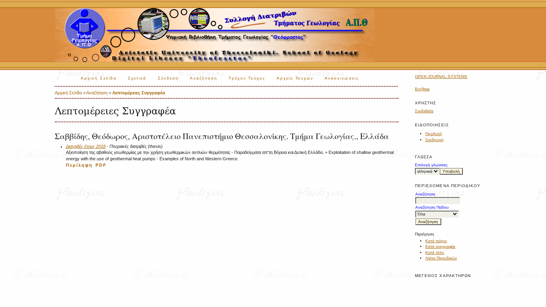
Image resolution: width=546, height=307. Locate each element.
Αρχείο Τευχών (295, 78)
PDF (101, 165)
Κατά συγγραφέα (440, 246)
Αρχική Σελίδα (99, 78)
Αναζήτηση (203, 78)
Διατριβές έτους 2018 (86, 146)
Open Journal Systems (441, 76)
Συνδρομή (434, 140)
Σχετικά (137, 78)
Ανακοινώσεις (342, 78)
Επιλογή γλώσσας (431, 165)
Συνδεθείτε (424, 111)
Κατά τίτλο (434, 252)
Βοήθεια (422, 89)
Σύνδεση (168, 78)
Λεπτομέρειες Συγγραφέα (138, 92)
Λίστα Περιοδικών (441, 258)
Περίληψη (79, 165)
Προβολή (433, 134)
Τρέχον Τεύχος (247, 78)
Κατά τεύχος (436, 241)
